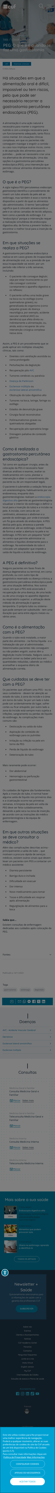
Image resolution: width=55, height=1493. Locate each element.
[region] (27, 1460)
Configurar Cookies (27, 1464)
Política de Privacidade (14, 1457)
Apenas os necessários (27, 1472)
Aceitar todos (27, 1481)
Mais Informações (36, 1457)
